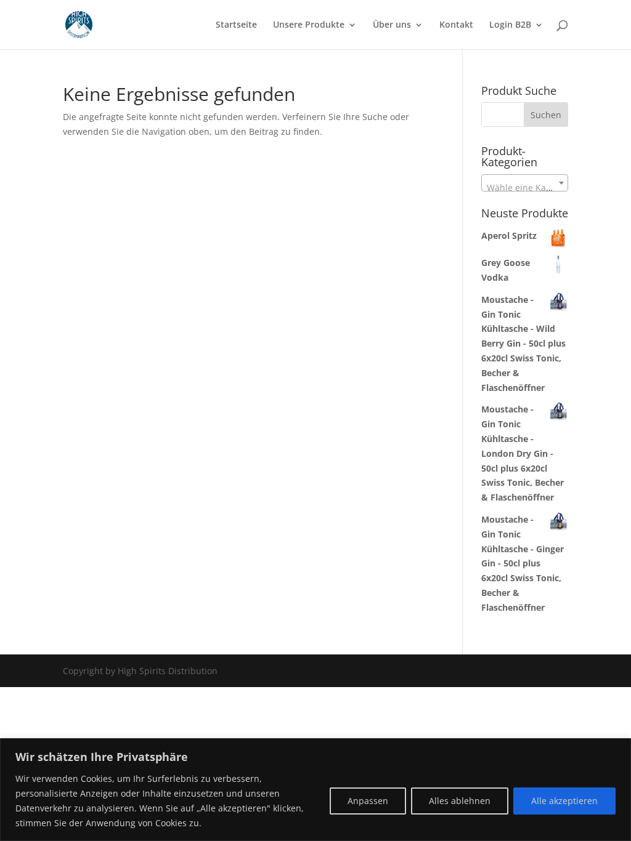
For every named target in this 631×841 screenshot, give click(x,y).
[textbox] (525, 188)
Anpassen (368, 801)
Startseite (236, 25)
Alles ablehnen (460, 801)
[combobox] (524, 182)
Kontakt (456, 25)
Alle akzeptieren (564, 801)
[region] (315, 789)
